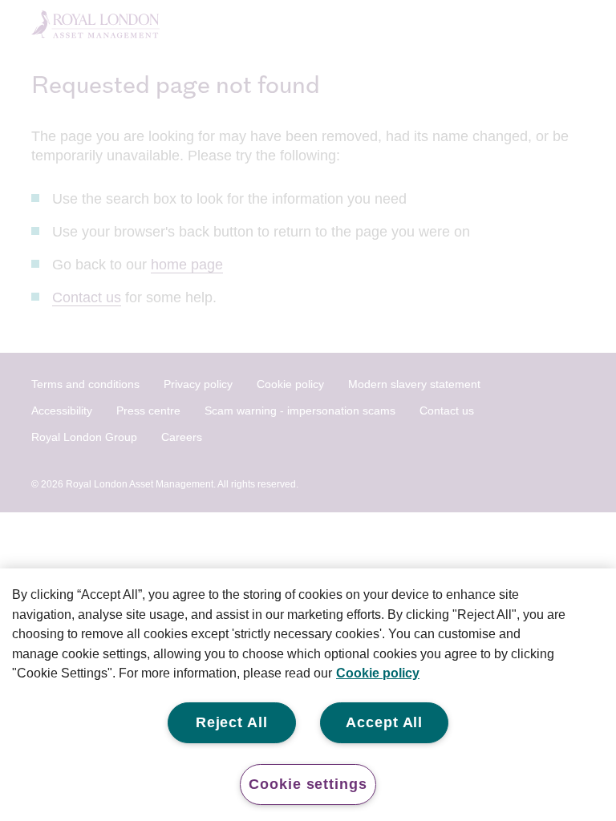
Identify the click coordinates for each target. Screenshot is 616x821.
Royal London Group (84, 437)
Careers (181, 437)
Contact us (86, 297)
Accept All (384, 722)
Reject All (232, 722)
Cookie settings (308, 784)
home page (187, 265)
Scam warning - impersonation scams (300, 410)
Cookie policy (290, 384)
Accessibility (61, 410)
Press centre (148, 410)
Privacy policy (198, 384)
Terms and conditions (85, 384)
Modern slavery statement (414, 384)
